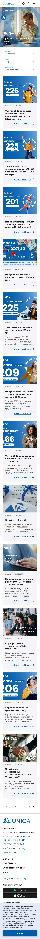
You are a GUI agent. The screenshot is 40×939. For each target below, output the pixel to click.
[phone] (23, 3)
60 (29, 806)
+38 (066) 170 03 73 (13, 844)
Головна (5, 11)
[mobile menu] (34, 3)
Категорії (8, 51)
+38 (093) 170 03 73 (13, 848)
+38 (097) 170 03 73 (13, 840)
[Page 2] (33, 806)
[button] (24, 840)
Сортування (9, 67)
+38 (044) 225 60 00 (13, 878)
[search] (29, 3)
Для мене (8, 858)
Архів (7, 59)
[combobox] (20, 53)
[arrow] (36, 859)
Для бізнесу (9, 863)
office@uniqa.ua (9, 853)
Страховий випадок (14, 867)
